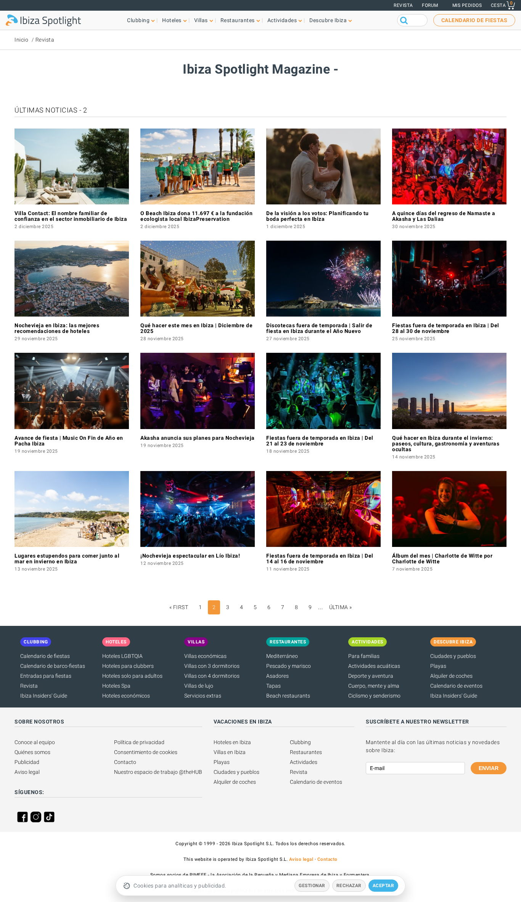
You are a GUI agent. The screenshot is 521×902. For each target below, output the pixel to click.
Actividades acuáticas (374, 666)
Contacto (125, 762)
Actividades (303, 762)
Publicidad (26, 762)
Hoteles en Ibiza (232, 742)
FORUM (430, 5)
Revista (403, 5)
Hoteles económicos (126, 696)
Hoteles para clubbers (128, 666)
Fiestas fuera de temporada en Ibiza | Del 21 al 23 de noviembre (319, 441)
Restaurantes (306, 752)
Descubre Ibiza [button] (328, 20)
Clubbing (300, 742)
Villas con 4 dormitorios (212, 676)
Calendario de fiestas (45, 656)
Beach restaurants (288, 696)
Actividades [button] (282, 20)
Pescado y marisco (288, 666)
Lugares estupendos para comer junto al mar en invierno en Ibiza (66, 558)
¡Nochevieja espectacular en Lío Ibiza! (190, 556)
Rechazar (349, 885)
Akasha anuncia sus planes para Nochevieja (197, 438)
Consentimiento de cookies (145, 752)
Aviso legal (27, 772)
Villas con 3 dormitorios (212, 666)
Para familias (363, 656)
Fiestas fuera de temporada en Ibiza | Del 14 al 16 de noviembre (319, 558)
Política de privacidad (139, 742)
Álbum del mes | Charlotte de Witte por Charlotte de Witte (442, 558)
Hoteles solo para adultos (132, 676)
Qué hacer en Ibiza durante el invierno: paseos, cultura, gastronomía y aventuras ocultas (445, 443)
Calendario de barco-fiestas (52, 666)
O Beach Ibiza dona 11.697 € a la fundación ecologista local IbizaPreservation (196, 216)
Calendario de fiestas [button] (474, 20)
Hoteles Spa (116, 686)
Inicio (21, 40)
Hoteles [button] (172, 20)
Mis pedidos (467, 5)
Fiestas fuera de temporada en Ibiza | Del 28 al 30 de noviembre (445, 328)
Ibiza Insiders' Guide (43, 696)
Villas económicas (205, 656)
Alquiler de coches (451, 676)
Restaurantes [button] (237, 20)
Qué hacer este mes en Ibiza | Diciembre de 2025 (196, 328)
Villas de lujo (198, 686)
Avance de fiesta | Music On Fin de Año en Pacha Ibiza (68, 441)
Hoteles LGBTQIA (122, 656)
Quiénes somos (32, 752)
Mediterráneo (282, 656)
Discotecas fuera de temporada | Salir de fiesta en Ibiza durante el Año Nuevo (319, 328)
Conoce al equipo (34, 742)
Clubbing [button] (138, 20)
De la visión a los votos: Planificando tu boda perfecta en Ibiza (317, 216)
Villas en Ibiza (230, 752)
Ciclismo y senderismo (374, 696)
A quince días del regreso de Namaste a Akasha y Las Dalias (443, 216)
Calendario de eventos (456, 686)
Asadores (277, 676)
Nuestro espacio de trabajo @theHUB (158, 772)
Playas (438, 666)
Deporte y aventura (370, 676)
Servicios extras (202, 696)
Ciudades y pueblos (453, 656)
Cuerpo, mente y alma (373, 686)
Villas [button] (201, 20)
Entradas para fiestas (45, 676)
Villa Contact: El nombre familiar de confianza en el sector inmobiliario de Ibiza (70, 216)
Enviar (488, 768)
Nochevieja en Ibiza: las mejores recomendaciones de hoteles (56, 328)
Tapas (273, 686)
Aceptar (383, 885)
